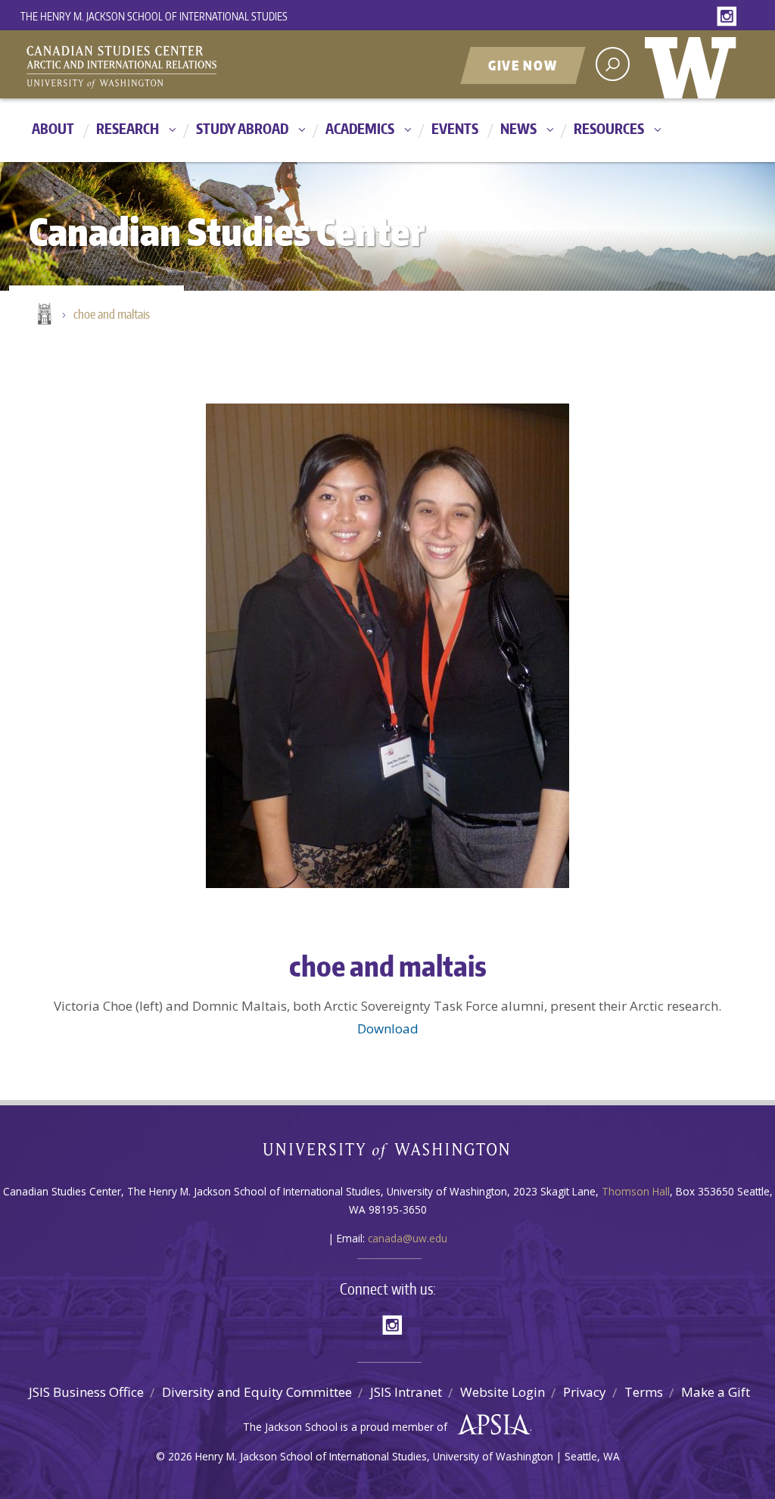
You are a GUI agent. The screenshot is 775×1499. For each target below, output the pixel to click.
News (518, 128)
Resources (609, 128)
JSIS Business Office (86, 1392)
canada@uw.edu (407, 1238)
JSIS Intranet (406, 1392)
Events (454, 128)
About (53, 128)
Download (388, 1028)
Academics (359, 128)
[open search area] (613, 64)
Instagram (729, 17)
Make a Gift (715, 1392)
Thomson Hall (636, 1191)
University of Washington (694, 64)
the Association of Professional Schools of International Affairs (490, 1424)
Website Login (502, 1392)
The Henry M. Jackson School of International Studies (154, 16)
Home (43, 315)
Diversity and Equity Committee (257, 1392)
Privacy (584, 1392)
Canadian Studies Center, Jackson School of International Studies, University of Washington (190, 66)
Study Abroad (242, 128)
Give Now (523, 65)
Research (127, 128)
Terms (643, 1392)
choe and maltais (111, 314)
